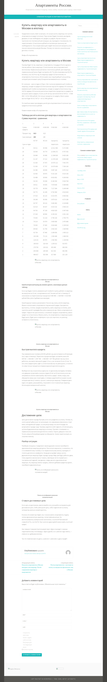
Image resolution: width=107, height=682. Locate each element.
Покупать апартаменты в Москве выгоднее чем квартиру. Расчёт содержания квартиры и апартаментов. (32, 567)
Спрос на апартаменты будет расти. (87, 43)
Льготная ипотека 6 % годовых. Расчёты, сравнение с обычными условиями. (86, 123)
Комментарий (27, 589)
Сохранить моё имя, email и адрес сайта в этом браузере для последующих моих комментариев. (27, 641)
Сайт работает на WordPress (41, 679)
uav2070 (17, 36)
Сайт (24, 627)
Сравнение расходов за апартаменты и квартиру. (54, 16)
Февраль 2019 (81, 192)
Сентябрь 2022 (81, 170)
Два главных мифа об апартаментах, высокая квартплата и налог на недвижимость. (87, 114)
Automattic (72, 679)
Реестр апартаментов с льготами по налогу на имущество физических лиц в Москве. (61, 566)
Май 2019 (79, 184)
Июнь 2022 (80, 175)
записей (81, 219)
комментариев (82, 223)
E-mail (25, 621)
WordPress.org (81, 227)
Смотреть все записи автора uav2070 (35, 553)
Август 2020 (80, 179)
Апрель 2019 (80, 188)
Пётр (78, 155)
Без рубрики (80, 203)
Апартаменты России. (53, 6)
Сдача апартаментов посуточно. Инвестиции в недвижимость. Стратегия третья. (86, 60)
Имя (24, 615)
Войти (79, 214)
